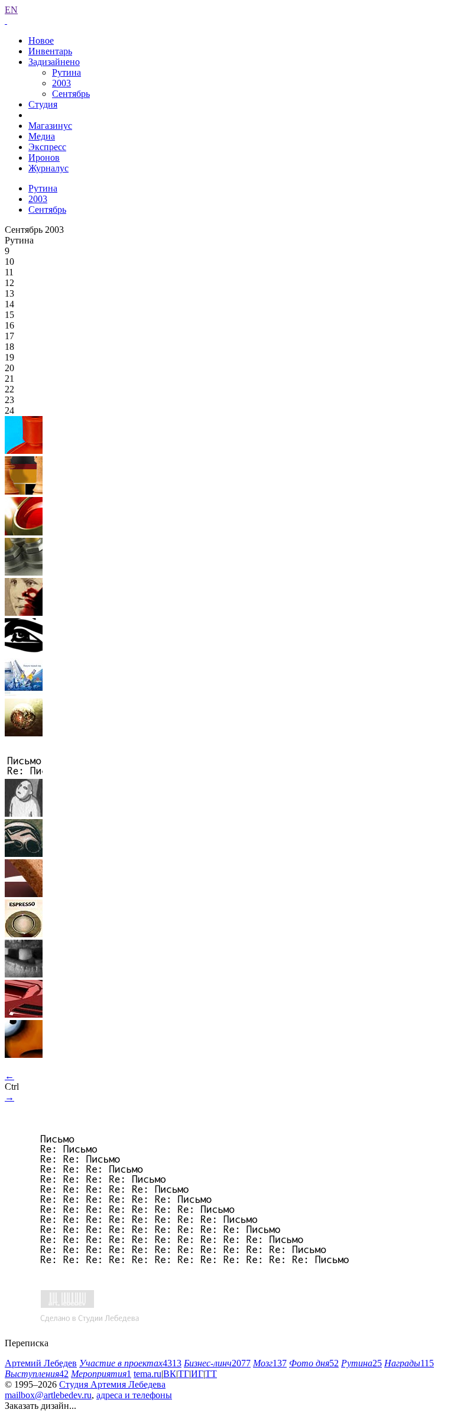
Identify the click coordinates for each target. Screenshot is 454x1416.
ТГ (183, 1374)
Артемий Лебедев (41, 1363)
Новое (41, 40)
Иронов (44, 157)
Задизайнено (54, 62)
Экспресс (47, 147)
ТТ (211, 1374)
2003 (61, 83)
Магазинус (50, 126)
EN (11, 10)
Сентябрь (71, 94)
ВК (169, 1374)
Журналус (48, 168)
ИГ (197, 1374)
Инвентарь (50, 51)
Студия (42, 104)
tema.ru (147, 1374)
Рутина (66, 72)
